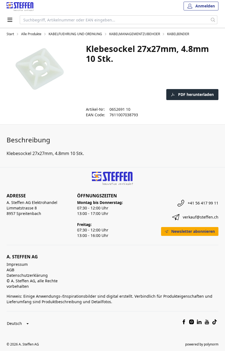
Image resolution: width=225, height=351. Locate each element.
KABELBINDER (178, 34)
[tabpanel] (40, 69)
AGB (10, 269)
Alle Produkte (31, 34)
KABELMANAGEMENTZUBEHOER (134, 34)
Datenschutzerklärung (27, 275)
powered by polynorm (201, 344)
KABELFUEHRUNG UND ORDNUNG (75, 34)
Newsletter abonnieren (193, 231)
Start (10, 34)
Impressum (17, 264)
